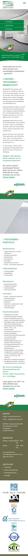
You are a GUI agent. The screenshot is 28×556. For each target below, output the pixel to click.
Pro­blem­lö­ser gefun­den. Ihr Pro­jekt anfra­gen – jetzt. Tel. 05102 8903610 (10, 56)
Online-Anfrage (9, 177)
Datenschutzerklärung (11, 470)
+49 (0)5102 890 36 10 (14, 416)
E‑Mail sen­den (23, 56)
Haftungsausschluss (10, 473)
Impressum (7, 467)
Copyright (7, 475)
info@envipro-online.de (15, 419)
